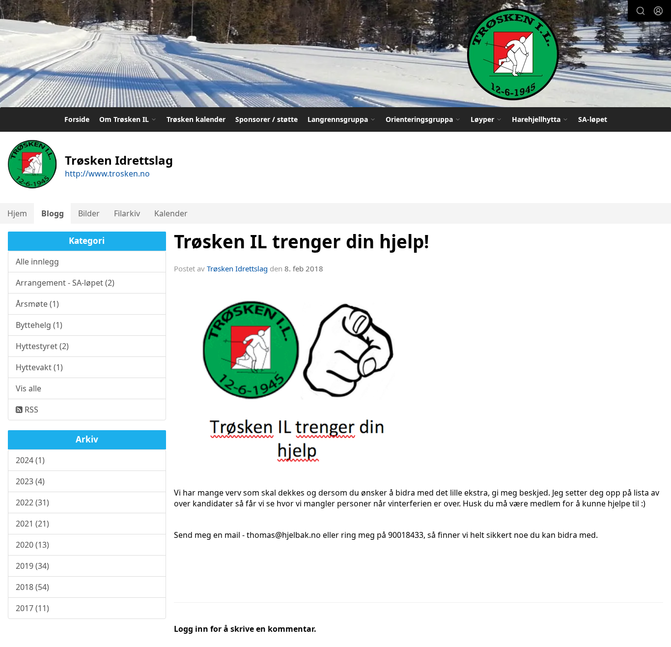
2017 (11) (32, 608)
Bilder (89, 213)
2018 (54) (32, 587)
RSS (30, 409)
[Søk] (640, 11)
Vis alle (28, 388)
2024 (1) (30, 460)
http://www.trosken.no (107, 173)
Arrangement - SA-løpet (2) (65, 282)
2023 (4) (30, 481)
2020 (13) (32, 544)
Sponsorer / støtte (266, 119)
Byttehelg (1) (39, 325)
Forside (76, 119)
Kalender (171, 213)
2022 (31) (32, 502)
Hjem (17, 213)
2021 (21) (32, 523)
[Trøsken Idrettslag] (512, 53)
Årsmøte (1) (37, 303)
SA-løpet (592, 119)
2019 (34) (32, 565)
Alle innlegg (37, 261)
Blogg (52, 213)
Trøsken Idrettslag (237, 268)
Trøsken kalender (196, 119)
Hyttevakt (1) (39, 367)
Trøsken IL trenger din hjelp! (301, 241)
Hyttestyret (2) (42, 346)
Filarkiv (127, 213)
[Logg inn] (658, 11)
